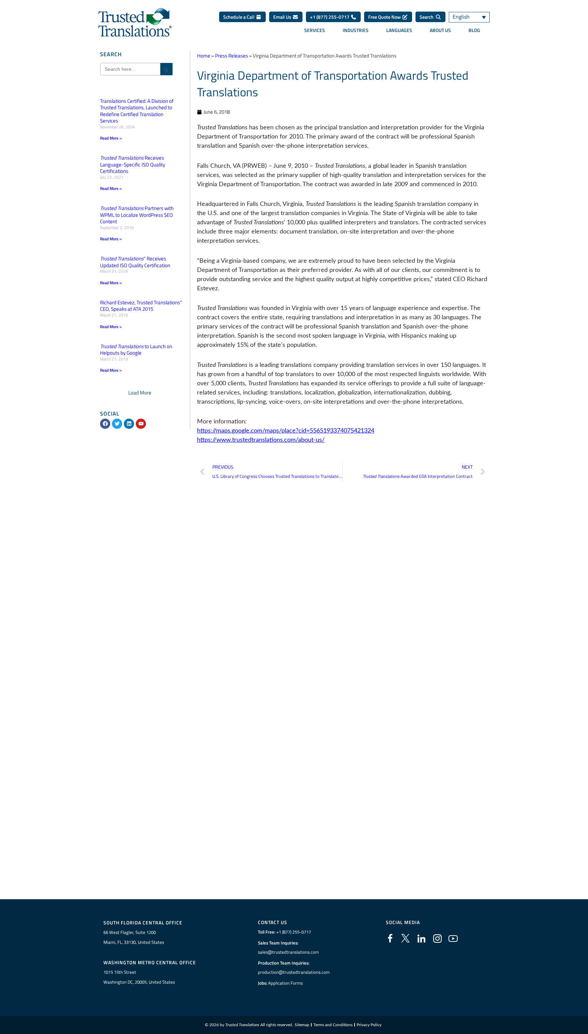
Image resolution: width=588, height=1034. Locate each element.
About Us (440, 30)
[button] (140, 392)
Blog (474, 30)
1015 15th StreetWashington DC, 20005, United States (139, 977)
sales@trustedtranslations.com (288, 952)
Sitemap (302, 1025)
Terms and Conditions (333, 1025)
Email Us (282, 16)
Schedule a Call (239, 16)
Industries (356, 30)
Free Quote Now (385, 16)
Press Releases (231, 56)
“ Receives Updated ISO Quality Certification (135, 262)
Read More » (111, 138)
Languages (399, 30)
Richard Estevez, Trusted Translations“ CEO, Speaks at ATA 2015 (141, 305)
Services (314, 30)
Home (203, 56)
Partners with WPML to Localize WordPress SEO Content (137, 214)
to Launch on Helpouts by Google (136, 349)
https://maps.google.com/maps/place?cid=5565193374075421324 (285, 431)
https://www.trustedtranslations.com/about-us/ (261, 440)
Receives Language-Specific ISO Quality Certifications (132, 164)
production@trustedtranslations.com (294, 972)
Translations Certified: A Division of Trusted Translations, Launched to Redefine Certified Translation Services (137, 111)
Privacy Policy (369, 1025)
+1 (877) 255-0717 (330, 16)
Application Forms (285, 983)
